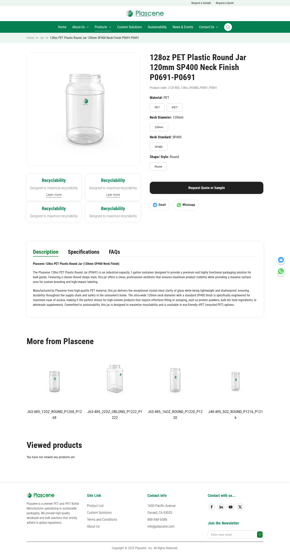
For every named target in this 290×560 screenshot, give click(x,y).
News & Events (183, 27)
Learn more (54, 195)
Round (158, 166)
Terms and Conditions (102, 519)
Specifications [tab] (83, 252)
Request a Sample (201, 3)
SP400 (158, 146)
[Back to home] (145, 13)
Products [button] (101, 27)
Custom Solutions (129, 27)
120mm (159, 127)
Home (62, 27)
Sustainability (157, 27)
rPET (175, 107)
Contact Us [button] (206, 27)
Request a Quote (225, 3)
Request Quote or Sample (206, 188)
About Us (93, 526)
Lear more (113, 195)
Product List (95, 506)
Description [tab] (45, 252)
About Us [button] (78, 27)
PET (157, 107)
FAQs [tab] (114, 252)
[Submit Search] (228, 27)
